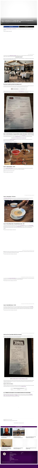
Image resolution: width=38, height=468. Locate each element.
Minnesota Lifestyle (15, 420)
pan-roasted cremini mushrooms (12, 278)
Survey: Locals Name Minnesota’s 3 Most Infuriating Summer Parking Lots (31, 437)
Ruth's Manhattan (24, 135)
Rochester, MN (10, 419)
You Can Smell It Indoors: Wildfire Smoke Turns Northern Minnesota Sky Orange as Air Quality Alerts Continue (6, 449)
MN (6, 419)
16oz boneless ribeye (19, 226)
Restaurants (8, 419)
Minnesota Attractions (8, 420)
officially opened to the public (13, 55)
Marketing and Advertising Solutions (13, 454)
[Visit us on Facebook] (21, 453)
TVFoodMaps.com (16, 395)
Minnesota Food (11, 420)
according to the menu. (23, 386)
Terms (10, 456)
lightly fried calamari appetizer (9, 168)
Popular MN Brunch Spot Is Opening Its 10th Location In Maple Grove (18, 448)
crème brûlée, (31, 306)
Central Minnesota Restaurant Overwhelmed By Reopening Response (18, 437)
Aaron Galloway (3, 23)
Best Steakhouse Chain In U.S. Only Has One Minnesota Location (19, 378)
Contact (10, 460)
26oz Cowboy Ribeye (31, 225)
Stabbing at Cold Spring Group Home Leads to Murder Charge (31, 448)
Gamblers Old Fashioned (12, 139)
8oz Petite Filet (22, 225)
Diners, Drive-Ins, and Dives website (10, 395)
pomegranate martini (17, 136)
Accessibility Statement (12, 458)
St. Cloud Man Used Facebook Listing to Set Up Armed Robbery (6, 437)
